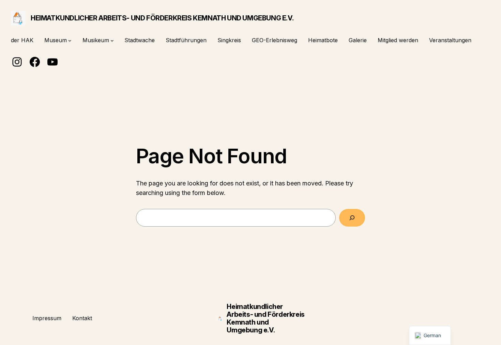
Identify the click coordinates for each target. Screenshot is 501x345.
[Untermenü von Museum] (70, 40)
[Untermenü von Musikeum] (112, 40)
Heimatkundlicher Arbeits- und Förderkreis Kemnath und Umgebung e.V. (162, 18)
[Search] (352, 218)
